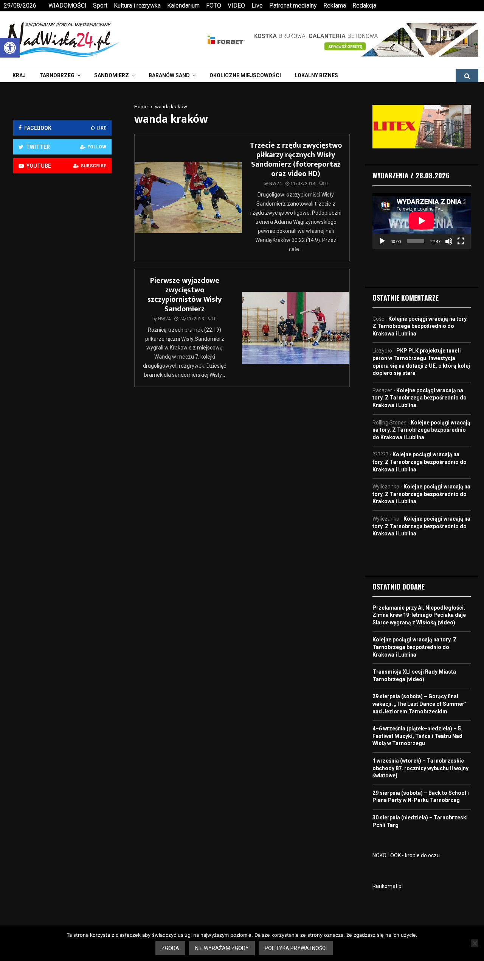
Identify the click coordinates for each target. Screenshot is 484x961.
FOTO (213, 5)
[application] (421, 220)
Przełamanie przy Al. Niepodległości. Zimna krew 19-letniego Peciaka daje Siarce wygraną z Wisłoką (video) (419, 615)
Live (257, 5)
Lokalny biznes (316, 75)
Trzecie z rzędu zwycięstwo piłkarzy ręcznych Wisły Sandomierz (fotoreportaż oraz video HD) (296, 159)
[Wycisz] (449, 241)
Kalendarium (183, 5)
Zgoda (170, 948)
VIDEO (236, 5)
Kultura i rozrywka (137, 5)
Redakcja (364, 5)
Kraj (19, 75)
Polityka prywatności (296, 948)
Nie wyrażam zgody (222, 948)
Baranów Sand (169, 75)
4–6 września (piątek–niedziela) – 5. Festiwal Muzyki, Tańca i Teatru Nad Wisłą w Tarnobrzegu (417, 735)
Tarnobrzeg (56, 75)
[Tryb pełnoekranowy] (461, 241)
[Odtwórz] (382, 241)
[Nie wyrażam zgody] (474, 943)
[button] (10, 48)
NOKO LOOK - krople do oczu (406, 855)
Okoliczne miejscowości (245, 75)
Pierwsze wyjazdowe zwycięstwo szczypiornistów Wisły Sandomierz (184, 294)
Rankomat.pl (387, 886)
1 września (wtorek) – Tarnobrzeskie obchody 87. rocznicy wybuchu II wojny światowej (420, 768)
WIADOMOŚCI (67, 5)
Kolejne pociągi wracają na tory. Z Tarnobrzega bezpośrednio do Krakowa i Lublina (420, 326)
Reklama (334, 5)
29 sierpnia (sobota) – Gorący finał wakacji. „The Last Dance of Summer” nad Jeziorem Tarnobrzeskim (419, 703)
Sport (100, 5)
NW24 (275, 183)
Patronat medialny (293, 5)
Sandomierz (111, 75)
